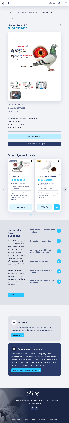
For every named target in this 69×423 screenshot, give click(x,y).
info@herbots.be (36, 403)
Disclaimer (42, 419)
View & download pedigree (36, 144)
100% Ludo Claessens (48, 185)
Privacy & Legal (17, 419)
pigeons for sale (20, 12)
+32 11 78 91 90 (54, 400)
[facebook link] (32, 408)
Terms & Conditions (30, 419)
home (10, 12)
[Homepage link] (8, 3)
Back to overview (18, 19)
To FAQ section (14, 295)
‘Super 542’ (21, 185)
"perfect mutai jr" (46, 12)
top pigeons (33, 12)
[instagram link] (36, 408)
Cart (54, 3)
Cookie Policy (53, 419)
